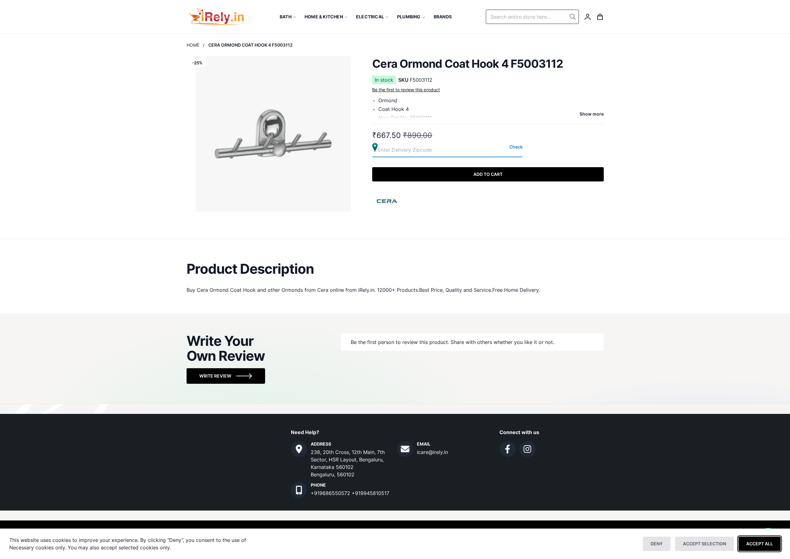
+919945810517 (370, 493)
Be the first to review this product (406, 89)
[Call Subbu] (299, 490)
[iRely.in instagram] (527, 449)
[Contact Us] (299, 449)
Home (193, 45)
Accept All (759, 543)
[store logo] (216, 17)
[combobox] (532, 17)
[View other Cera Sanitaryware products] (387, 200)
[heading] (395, 268)
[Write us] (405, 449)
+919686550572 (331, 493)
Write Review (215, 375)
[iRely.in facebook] (507, 449)
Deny (657, 543)
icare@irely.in (432, 452)
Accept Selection (704, 543)
